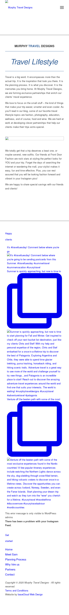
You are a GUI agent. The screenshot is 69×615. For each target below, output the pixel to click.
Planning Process (15, 559)
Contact (10, 574)
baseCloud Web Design (30, 594)
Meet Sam (11, 554)
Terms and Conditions (16, 590)
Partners (10, 569)
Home (9, 549)
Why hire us (12, 564)
